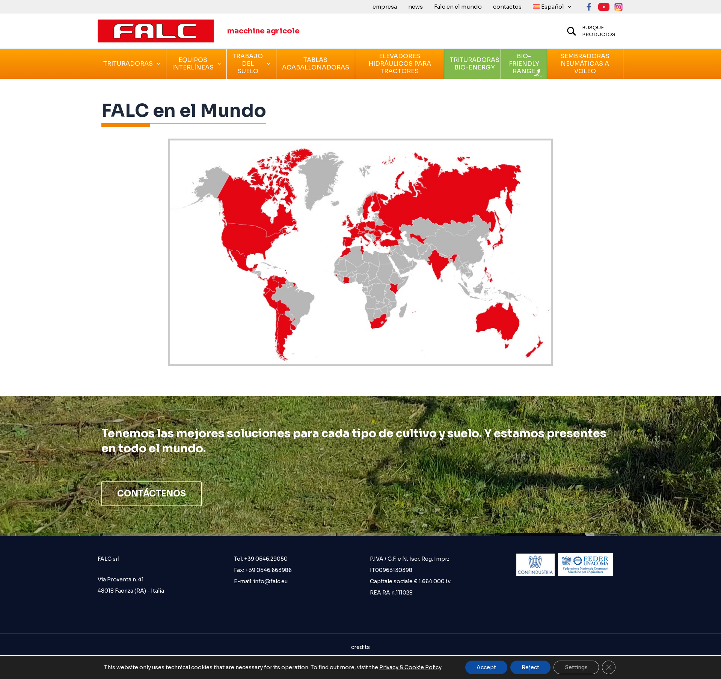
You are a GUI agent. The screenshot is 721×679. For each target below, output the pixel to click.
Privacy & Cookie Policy (410, 667)
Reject (530, 667)
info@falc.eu (270, 581)
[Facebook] (589, 7)
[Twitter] (603, 7)
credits (360, 647)
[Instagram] (618, 7)
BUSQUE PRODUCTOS (598, 31)
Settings (576, 667)
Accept (486, 667)
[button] (567, 7)
